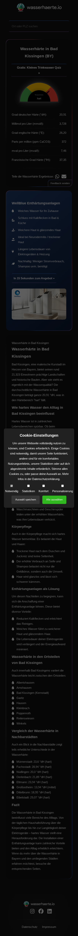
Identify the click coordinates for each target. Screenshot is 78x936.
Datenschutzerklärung (45, 479)
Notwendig (11, 491)
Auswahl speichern (25, 499)
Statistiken (28, 491)
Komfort (43, 491)
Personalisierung (62, 491)
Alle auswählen (54, 499)
